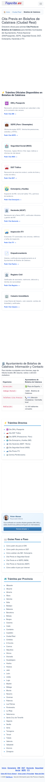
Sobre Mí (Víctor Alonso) (9, 774)
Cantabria (10, 629)
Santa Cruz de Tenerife (14, 717)
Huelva (8, 663)
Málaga (9, 687)
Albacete (9, 585)
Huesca (9, 666)
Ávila (8, 602)
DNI (18, 768)
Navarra (9, 694)
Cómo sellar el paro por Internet (18, 567)
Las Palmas (10, 704)
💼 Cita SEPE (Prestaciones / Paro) (19, 436)
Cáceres (9, 622)
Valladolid (9, 744)
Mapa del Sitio (39, 774)
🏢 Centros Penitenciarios (15, 455)
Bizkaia (9, 616)
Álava (8, 595)
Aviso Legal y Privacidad (26, 774)
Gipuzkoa (9, 650)
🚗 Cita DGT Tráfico (13, 433)
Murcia (8, 690)
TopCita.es (9, 777)
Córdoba (9, 639)
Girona (8, 653)
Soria (8, 727)
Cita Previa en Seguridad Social (17, 556)
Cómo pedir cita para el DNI (16, 546)
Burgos (9, 619)
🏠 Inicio (7, 12)
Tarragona (10, 731)
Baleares (9, 609)
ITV (28, 770)
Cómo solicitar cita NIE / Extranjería (19, 553)
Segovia (9, 721)
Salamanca (10, 714)
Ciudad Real (16, 12)
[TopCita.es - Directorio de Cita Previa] (12, 3)
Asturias (9, 599)
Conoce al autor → (22, 529)
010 (28, 397)
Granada (9, 656)
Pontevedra (10, 707)
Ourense (9, 697)
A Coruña (9, 643)
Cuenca (9, 646)
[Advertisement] (22, 65)
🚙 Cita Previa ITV (13, 451)
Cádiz (8, 626)
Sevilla (8, 724)
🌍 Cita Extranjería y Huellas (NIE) (19, 440)
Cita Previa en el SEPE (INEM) (17, 560)
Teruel (8, 734)
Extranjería (12, 768)
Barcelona (10, 612)
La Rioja (9, 711)
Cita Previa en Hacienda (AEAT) (18, 564)
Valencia (9, 741)
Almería (9, 592)
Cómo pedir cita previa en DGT (17, 549)
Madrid (8, 683)
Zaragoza (9, 751)
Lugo (8, 680)
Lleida (8, 677)
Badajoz (9, 605)
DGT (23, 768)
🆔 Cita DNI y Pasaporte (15, 429)
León (8, 673)
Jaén (8, 670)
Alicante (9, 589)
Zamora (9, 748)
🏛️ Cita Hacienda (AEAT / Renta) (18, 444)
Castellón (9, 633)
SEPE (24, 770)
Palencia (9, 700)
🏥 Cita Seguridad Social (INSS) (18, 447)
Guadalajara (10, 660)
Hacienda (30, 768)
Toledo (8, 738)
